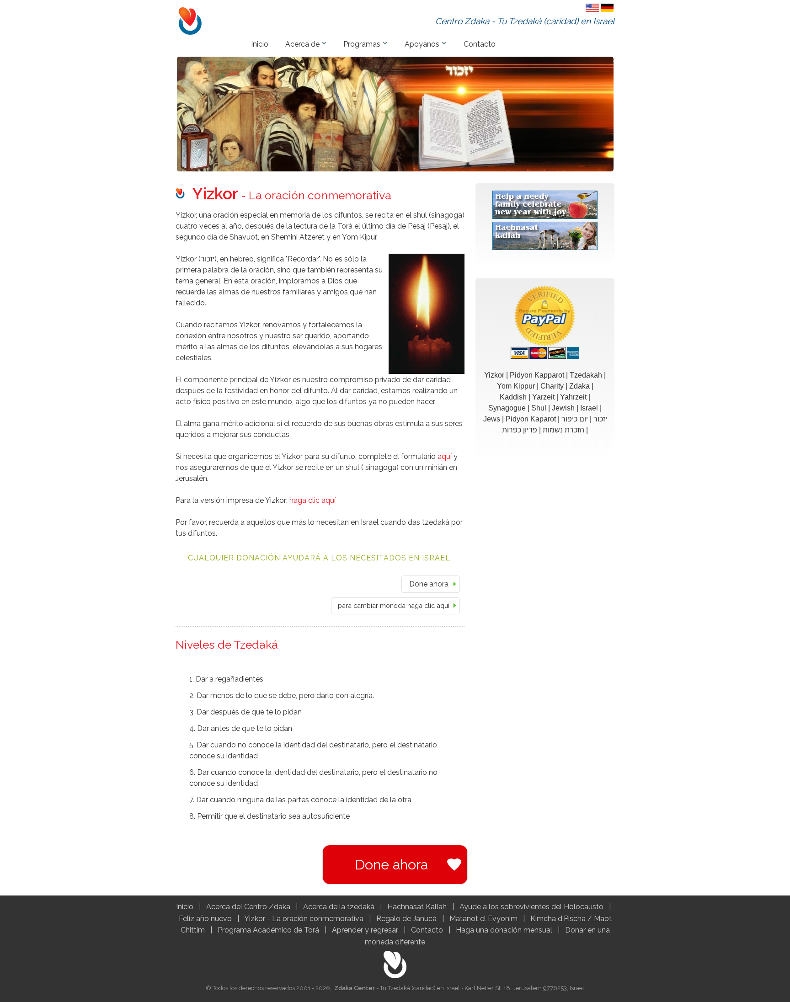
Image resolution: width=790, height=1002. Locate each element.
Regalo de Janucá (406, 918)
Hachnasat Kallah (417, 906)
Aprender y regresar (365, 930)
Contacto (480, 44)
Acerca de (302, 44)
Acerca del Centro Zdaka (248, 906)
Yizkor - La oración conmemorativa (303, 918)
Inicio (259, 44)
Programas (361, 44)
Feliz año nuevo (205, 918)
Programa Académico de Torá (268, 930)
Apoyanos (422, 44)
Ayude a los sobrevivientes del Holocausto (531, 906)
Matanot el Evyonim (483, 918)
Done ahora (428, 584)
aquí (445, 456)
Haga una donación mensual (504, 930)
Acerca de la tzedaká (338, 906)
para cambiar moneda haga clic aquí (393, 605)
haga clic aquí (312, 500)
